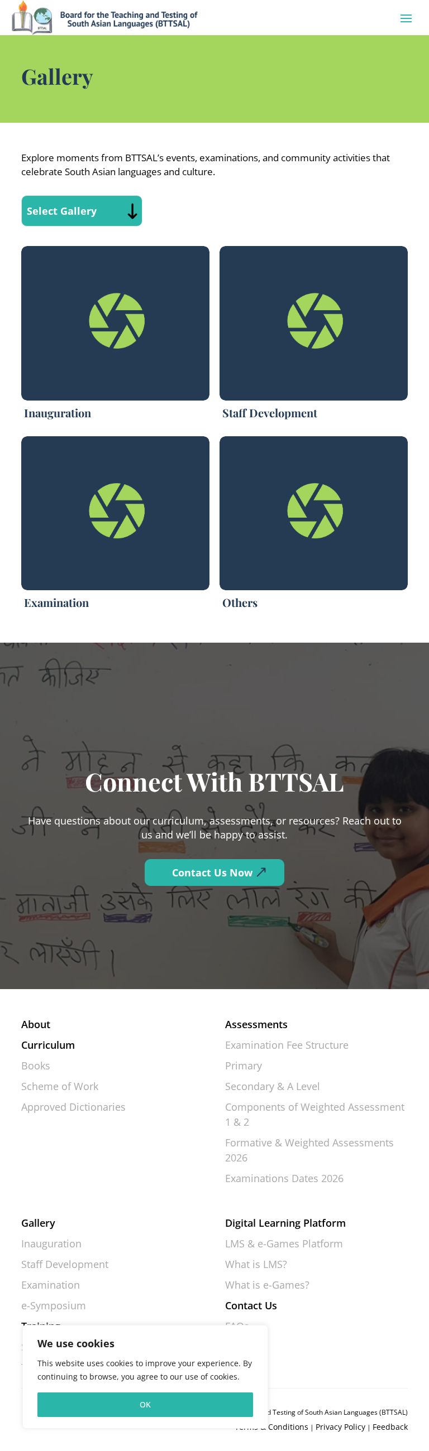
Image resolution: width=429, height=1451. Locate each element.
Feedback (390, 1426)
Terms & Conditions (271, 1426)
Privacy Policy (340, 1426)
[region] (145, 1377)
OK (145, 1404)
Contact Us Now (212, 872)
